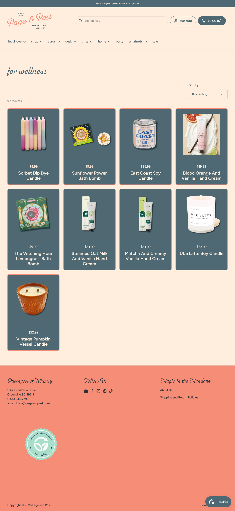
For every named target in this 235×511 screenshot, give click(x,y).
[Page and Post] (29, 21)
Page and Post (41, 505)
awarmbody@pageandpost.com (28, 403)
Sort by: (194, 85)
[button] (212, 20)
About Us (166, 390)
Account (186, 21)
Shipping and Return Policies (179, 397)
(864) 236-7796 (17, 399)
